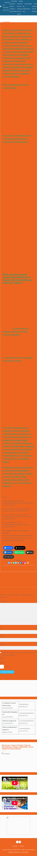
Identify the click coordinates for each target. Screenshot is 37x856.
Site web (2, 644)
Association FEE (9, 568)
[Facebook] (9, 563)
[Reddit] (18, 563)
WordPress (10, 852)
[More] (27, 563)
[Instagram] (25, 563)
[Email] (13, 563)
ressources (14, 846)
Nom (1, 628)
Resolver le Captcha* (2, 660)
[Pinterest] (23, 563)
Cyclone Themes (25, 852)
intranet (22, 846)
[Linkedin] (20, 563)
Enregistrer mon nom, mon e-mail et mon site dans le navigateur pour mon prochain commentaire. (18, 654)
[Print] (11, 563)
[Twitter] (16, 563)
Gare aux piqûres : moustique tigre (24, 581)
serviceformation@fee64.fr (26, 713)
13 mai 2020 (6, 22)
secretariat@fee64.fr (24, 728)
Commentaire (3, 601)
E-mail (2, 636)
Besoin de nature (7, 576)
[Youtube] (24, 685)
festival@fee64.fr (24, 704)
